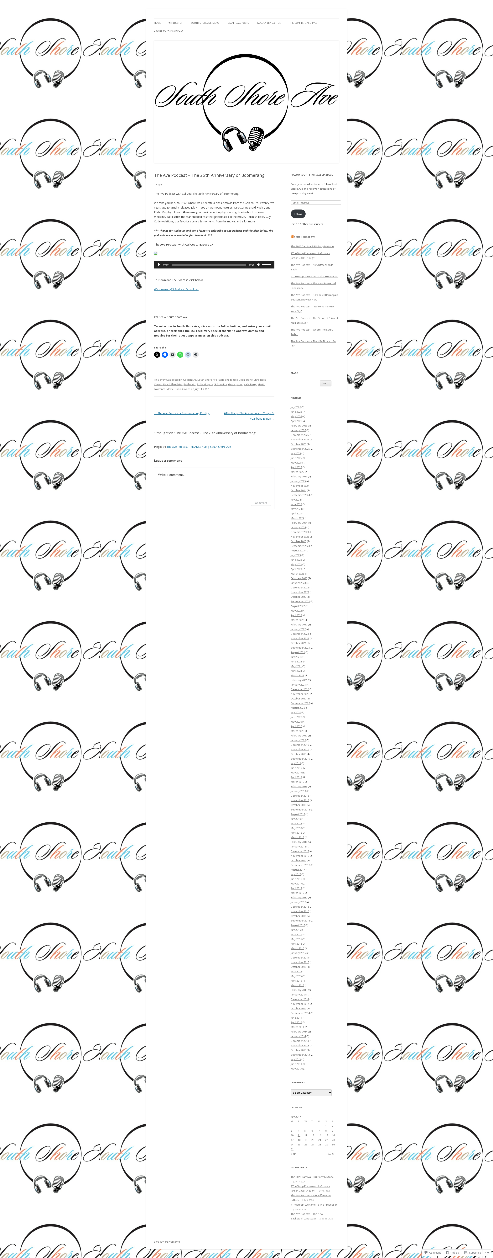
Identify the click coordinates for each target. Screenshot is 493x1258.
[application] (214, 264)
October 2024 (298, 490)
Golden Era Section (269, 22)
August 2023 (298, 550)
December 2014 (300, 999)
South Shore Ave (304, 237)
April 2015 (296, 980)
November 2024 (300, 485)
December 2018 (300, 795)
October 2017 (298, 860)
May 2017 (296, 883)
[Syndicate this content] (292, 237)
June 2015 (296, 971)
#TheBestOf (176, 22)
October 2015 (298, 967)
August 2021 (298, 652)
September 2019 (300, 758)
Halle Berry (250, 384)
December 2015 (300, 957)
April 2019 (296, 777)
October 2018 (298, 805)
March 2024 (297, 518)
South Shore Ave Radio (205, 22)
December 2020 (300, 689)
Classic (158, 384)
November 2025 (300, 439)
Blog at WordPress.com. (167, 1241)
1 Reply (158, 184)
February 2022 (299, 624)
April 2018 (296, 832)
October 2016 (298, 916)
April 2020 (296, 726)
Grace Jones (235, 384)
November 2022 (300, 592)
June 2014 (296, 1017)
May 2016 (296, 939)
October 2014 (298, 1008)
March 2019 (297, 781)
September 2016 (300, 920)
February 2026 (299, 425)
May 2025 (296, 462)
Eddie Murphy (205, 384)
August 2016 (298, 925)
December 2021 (300, 633)
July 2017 (296, 874)
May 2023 (296, 564)
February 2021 (299, 680)
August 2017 (298, 869)
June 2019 (296, 768)
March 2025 (297, 472)
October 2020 (298, 698)
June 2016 (296, 934)
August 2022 (298, 606)
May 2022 (296, 610)
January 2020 (298, 740)
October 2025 (298, 444)
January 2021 (298, 684)
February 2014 (299, 1031)
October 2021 (298, 643)
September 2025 (300, 448)
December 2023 (300, 532)
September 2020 (300, 703)
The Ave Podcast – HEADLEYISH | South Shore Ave (199, 447)
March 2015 (297, 985)
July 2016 (296, 930)
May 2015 (296, 976)
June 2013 (296, 1064)
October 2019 (298, 754)
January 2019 (298, 791)
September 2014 (300, 1013)
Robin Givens (182, 389)
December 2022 (300, 587)
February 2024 (299, 522)
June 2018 (296, 823)
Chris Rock (260, 379)
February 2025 (299, 476)
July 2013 (296, 1059)
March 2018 (297, 837)
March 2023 (297, 573)
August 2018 (298, 814)
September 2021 (300, 647)
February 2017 (299, 897)
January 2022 (298, 629)
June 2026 (296, 411)
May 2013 (296, 1068)
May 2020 (296, 721)
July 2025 (296, 453)
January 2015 (298, 994)
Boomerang (245, 379)
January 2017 (298, 902)
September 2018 (300, 809)
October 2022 (298, 596)
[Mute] (259, 265)
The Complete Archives (303, 22)
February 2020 (299, 735)
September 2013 (300, 1054)
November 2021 (300, 638)
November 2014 (300, 1004)
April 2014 (296, 1022)
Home (157, 22)
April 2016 (296, 943)
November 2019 (300, 749)
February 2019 (299, 786)
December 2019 (300, 744)
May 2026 (296, 416)
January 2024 (298, 527)
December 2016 (300, 906)
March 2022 (297, 620)
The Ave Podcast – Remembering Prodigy (182, 413)
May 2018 (296, 828)
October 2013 (298, 1050)
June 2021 (296, 661)
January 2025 (298, 481)
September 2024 (300, 495)
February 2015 (299, 990)
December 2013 (300, 1041)
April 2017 (296, 888)
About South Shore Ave (168, 31)
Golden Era (189, 379)
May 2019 (296, 772)
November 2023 (300, 536)
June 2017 (296, 879)
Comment (261, 502)
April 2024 (296, 513)
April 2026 (296, 421)
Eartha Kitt (189, 384)
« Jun (293, 1153)
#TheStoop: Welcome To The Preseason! (314, 276)
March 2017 (297, 892)
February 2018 (299, 842)
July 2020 (296, 712)
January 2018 (298, 846)
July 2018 (296, 818)
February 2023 (299, 578)
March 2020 (297, 731)
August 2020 (298, 707)
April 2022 (296, 615)
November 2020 (300, 694)
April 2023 (296, 569)
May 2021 (296, 666)
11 (299, 1135)
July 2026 (296, 407)
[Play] (159, 265)
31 (292, 1149)
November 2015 (300, 962)
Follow (298, 214)
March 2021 (297, 675)
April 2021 (296, 670)
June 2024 (296, 504)
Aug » (331, 1153)
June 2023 (296, 559)
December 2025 (300, 435)
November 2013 (300, 1045)
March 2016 (297, 948)
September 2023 (300, 546)
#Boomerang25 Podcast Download (176, 289)
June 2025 (296, 458)
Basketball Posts (238, 22)
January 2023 (298, 583)
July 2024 (296, 499)
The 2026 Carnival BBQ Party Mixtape (312, 246)
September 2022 (300, 601)
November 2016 (300, 911)
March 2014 (297, 1027)
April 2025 (296, 467)
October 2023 (298, 541)
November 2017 (300, 855)
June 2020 (296, 717)
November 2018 (300, 800)
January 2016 (298, 953)
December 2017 (300, 851)
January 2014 (298, 1036)
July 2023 (296, 555)
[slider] (267, 264)
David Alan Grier (172, 384)
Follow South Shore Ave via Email (312, 174)
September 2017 (300, 865)
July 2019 (296, 763)
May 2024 (296, 509)
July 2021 (296, 657)
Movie (170, 389)
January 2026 (298, 430)
